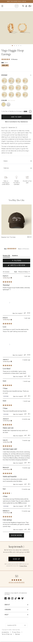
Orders (8, 610)
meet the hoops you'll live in (16, 1)
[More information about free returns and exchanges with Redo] (30, 111)
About (7, 605)
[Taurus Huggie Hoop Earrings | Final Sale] (11, 95)
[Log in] (26, 6)
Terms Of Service (7, 634)
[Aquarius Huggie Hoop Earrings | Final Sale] (18, 88)
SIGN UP (16, 559)
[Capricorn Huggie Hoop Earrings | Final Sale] (11, 88)
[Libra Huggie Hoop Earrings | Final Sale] (18, 81)
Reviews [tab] (6, 256)
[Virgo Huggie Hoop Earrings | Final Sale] (11, 81)
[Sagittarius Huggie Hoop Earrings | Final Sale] (4, 88)
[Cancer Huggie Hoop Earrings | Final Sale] (25, 95)
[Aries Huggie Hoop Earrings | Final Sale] (4, 95)
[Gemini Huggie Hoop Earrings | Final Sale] (18, 95)
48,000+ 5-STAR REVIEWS (16, 582)
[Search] (23, 6)
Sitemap (17, 634)
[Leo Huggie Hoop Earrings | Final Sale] (4, 81)
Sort (15, 272)
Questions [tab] (15, 256)
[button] (12, 45)
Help (6, 615)
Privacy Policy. (23, 566)
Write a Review (20, 265)
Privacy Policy (16, 632)
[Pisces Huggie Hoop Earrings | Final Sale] (25, 88)
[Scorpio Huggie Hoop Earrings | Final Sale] (25, 81)
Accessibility (5, 632)
